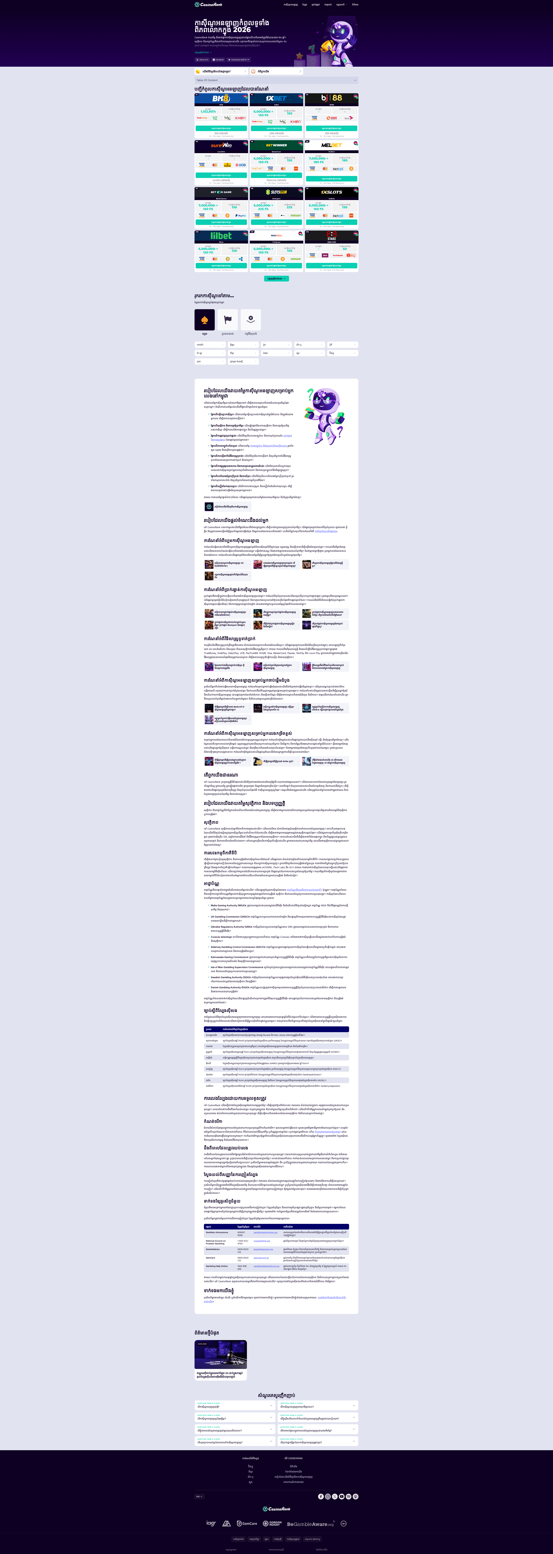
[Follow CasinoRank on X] (335, 1496)
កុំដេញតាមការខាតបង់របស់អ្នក (328, 1131)
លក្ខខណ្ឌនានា (231, 1549)
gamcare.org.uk (261, 1257)
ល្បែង (304, 4)
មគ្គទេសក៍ (340, 4)
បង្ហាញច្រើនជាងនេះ (275, 278)
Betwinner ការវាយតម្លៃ (276, 180)
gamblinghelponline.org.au (266, 1266)
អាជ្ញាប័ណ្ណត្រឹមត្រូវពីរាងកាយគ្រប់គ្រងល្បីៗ (304, 889)
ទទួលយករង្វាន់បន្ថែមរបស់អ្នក (221, 128)
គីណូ (251, 1471)
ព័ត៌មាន (355, 4)
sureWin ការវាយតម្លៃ (221, 180)
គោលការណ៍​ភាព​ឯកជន (293, 1482)
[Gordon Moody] (272, 1523)
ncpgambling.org (262, 1241)
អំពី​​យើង (293, 1466)
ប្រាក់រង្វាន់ (316, 4)
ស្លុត (250, 1482)
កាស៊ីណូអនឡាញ (291, 4)
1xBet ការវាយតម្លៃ (276, 133)
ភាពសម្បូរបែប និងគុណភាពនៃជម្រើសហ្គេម (268, 445)
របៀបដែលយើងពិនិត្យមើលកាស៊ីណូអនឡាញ (294, 1476)
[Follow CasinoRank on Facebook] (321, 1496)
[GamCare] (247, 1523)
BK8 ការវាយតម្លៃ (221, 133)
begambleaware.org (263, 1249)
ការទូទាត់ (328, 4)
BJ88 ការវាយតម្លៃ (332, 133)
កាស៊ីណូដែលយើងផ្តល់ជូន (326, 531)
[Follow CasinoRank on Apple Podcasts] (355, 1496)
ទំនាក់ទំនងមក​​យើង (293, 1471)
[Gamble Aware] (311, 1523)
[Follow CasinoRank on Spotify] (349, 1496)
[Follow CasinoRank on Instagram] (328, 1496)
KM (198, 1496)
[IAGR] (211, 1523)
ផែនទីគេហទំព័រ (321, 1549)
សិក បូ (250, 1476)
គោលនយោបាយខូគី (276, 1549)
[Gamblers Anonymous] (226, 1523)
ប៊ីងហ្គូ (250, 1466)
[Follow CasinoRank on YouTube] (342, 1496)
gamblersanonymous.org (266, 1232)
